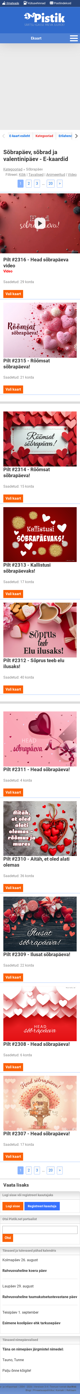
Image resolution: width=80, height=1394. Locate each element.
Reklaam (71, 1390)
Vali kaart (13, 294)
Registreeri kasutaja (42, 1206)
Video (72, 175)
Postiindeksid (62, 3)
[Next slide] (76, 136)
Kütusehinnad (36, 3)
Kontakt (60, 1390)
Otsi (8, 1238)
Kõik (22, 175)
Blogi (28, 1390)
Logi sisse (13, 1206)
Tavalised (36, 175)
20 (51, 183)
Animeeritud (55, 175)
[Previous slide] (4, 136)
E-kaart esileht (19, 136)
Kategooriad (44, 136)
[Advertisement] (40, 87)
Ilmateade (12, 3)
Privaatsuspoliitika (43, 1390)
